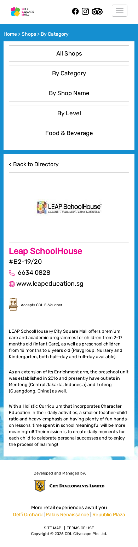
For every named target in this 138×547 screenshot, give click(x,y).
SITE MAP (52, 528)
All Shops (69, 53)
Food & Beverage (69, 132)
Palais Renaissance (67, 515)
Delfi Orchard (27, 515)
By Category (69, 73)
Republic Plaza (108, 515)
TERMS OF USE (80, 528)
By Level (69, 113)
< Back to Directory (34, 164)
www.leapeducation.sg (50, 283)
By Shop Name (69, 93)
